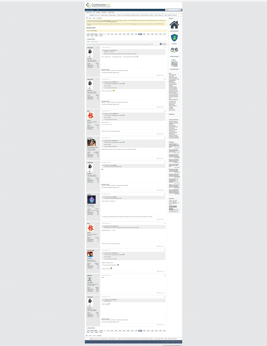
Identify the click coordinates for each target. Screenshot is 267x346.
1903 (144, 34)
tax (169, 210)
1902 (140, 34)
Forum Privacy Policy (112, 21)
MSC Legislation (172, 82)
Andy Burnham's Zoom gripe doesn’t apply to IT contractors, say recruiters (174, 155)
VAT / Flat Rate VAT (173, 88)
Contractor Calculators (173, 96)
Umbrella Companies (173, 135)
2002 (164, 34)
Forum (90, 18)
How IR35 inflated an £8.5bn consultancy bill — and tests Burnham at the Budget (174, 145)
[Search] (180, 10)
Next (101, 35)
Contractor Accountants (173, 136)
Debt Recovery (172, 130)
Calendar (98, 12)
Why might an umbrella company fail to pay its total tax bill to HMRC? (173, 170)
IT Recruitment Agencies (174, 137)
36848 (96, 35)
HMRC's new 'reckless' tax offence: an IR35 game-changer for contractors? (174, 185)
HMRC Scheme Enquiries (135, 338)
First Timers (171, 76)
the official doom (172, 210)
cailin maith (90, 47)
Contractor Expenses (173, 99)
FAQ (94, 12)
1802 (116, 34)
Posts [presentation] (88, 41)
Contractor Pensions (173, 132)
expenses (170, 202)
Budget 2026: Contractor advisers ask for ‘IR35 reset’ (174, 165)
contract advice (174, 201)
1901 (136, 34)
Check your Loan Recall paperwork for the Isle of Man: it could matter (174, 160)
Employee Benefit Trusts (174, 78)
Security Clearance (173, 105)
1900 (132, 34)
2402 (88, 35)
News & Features (172, 74)
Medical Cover (172, 133)
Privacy (173, 341)
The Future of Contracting (144, 338)
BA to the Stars (90, 250)
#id (164, 47)
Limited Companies (173, 84)
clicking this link (107, 20)
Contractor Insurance (173, 121)
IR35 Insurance (172, 125)
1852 (120, 34)
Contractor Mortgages (173, 126)
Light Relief (99, 18)
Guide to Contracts (173, 92)
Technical (155, 338)
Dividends (171, 85)
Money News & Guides (173, 91)
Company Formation (173, 129)
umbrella (175, 211)
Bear (88, 111)
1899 (128, 34)
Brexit (99, 338)
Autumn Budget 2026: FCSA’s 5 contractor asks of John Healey (174, 150)
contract (170, 201)
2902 (92, 35)
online (178, 209)
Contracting (92, 338)
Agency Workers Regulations (172, 81)
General (96, 338)
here (135, 23)
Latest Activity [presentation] (94, 41)
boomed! (176, 200)
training (177, 210)
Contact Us (167, 341)
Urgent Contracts (172, 102)
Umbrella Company (173, 86)
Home (170, 73)
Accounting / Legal (120, 338)
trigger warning (171, 211)
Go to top (178, 341)
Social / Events (174, 338)
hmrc (171, 203)
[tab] (88, 42)
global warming (174, 202)
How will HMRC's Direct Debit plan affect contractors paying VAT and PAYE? (173, 180)
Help (98, 10)
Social (94, 18)
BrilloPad (89, 275)
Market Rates (171, 104)
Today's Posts (89, 12)
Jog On (89, 194)
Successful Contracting (173, 93)
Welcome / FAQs (160, 338)
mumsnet (175, 209)
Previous (101, 34)
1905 (152, 34)
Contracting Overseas (173, 95)
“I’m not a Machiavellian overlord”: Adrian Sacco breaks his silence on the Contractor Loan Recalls (174, 191)
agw (173, 200)
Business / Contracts (104, 338)
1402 (112, 34)
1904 (148, 34)
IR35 (170, 77)
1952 (160, 34)
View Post (116, 50)
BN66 (176, 77)
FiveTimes (89, 137)
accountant (170, 200)
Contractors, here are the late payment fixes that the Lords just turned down (174, 175)
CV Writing (171, 108)
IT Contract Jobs (172, 101)
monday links (173, 207)
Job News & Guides (173, 89)
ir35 (173, 203)
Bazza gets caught (105, 69)
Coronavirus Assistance (112, 338)
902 (108, 34)
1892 (124, 34)
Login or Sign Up (90, 10)
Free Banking (171, 128)
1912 (156, 34)
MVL (170, 98)
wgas (177, 211)
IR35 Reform (151, 338)
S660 (173, 77)
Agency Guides (172, 109)
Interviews (171, 107)
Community (103, 12)
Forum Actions (111, 12)
